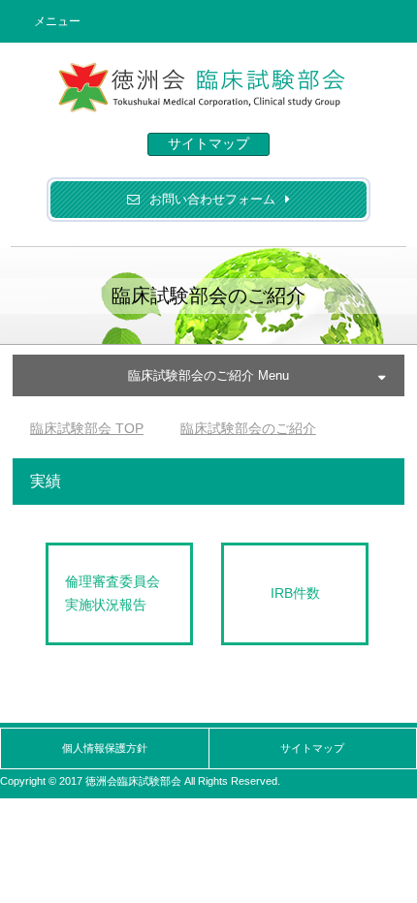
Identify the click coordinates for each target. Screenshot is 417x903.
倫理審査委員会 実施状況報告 (119, 593)
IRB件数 (295, 593)
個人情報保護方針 (104, 748)
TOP (87, 428)
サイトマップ (208, 143)
